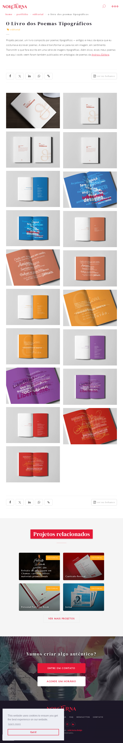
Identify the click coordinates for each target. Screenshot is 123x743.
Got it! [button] (33, 732)
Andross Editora (100, 54)
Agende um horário (61, 681)
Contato (98, 717)
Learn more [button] (14, 724)
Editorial (38, 14)
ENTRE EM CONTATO (61, 668)
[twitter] (20, 76)
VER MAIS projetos (61, 618)
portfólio (22, 14)
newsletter (83, 717)
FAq (71, 717)
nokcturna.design (75, 730)
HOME (9, 14)
